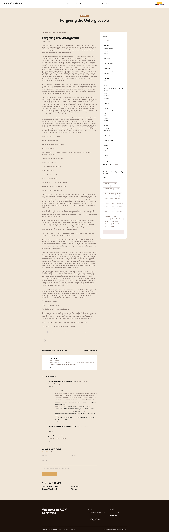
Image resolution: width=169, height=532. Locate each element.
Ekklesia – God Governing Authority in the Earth (113, 172)
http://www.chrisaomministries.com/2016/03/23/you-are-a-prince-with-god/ (74, 408)
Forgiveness (86, 331)
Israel (105, 101)
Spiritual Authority (108, 143)
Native (105, 115)
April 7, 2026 (115, 164)
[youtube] (50, 367)
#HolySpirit (56, 331)
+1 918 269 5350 (113, 515)
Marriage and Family (108, 110)
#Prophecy (112, 211)
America (106, 51)
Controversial (107, 68)
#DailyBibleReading (108, 188)
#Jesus (63, 331)
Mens (105, 113)
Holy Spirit (106, 98)
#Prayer (105, 211)
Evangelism (106, 78)
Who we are (107, 153)
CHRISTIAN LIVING (108, 61)
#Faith (113, 191)
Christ (114, 223)
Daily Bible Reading (108, 71)
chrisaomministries (60, 391)
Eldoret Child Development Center (112, 76)
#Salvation (119, 211)
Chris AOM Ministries (108, 529)
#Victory (115, 216)
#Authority (113, 181)
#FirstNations (120, 191)
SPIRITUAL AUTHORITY (110, 140)
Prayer (105, 123)
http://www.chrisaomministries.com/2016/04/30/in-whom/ (69, 412)
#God (50, 331)
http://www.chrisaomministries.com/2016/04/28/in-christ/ (69, 410)
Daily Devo (106, 73)
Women (106, 155)
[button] (44, 340)
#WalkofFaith (106, 221)
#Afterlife (106, 181)
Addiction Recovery (108, 48)
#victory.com (106, 218)
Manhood (106, 108)
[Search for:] (113, 40)
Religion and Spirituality (109, 226)
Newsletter (106, 118)
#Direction (117, 188)
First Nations (107, 86)
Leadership (45, 486)
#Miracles (106, 206)
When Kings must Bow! (109, 167)
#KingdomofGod (112, 201)
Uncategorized (84, 15)
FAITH (105, 81)
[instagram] (99, 519)
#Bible (44, 331)
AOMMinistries (107, 223)
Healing (105, 93)
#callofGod (106, 183)
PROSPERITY (107, 130)
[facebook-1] (89, 519)
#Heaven (106, 198)
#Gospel (119, 193)
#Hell (111, 198)
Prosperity (106, 128)
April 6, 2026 (115, 170)
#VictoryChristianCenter (117, 218)
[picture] (53, 367)
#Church (113, 186)
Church (105, 66)
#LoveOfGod (120, 203)
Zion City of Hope (108, 158)
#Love (113, 203)
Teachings (106, 145)
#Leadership (106, 203)
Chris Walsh (53, 358)
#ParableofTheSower (116, 208)
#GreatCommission (108, 196)
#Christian (113, 183)
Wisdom (74, 489)
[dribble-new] (95, 519)
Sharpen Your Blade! (49, 489)
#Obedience (106, 208)
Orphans (106, 120)
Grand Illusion (107, 91)
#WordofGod (115, 221)
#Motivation (119, 206)
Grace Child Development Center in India (113, 88)
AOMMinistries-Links (109, 56)
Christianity (78, 331)
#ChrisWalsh (106, 186)
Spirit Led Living (107, 135)
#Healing (116, 196)
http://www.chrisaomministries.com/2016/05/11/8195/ (76, 406)
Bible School (107, 58)
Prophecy (106, 125)
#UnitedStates (107, 216)
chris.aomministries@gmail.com (116, 512)
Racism (105, 133)
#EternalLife (106, 191)
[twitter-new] (92, 519)
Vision (105, 150)
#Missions (112, 206)
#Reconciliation (70, 331)
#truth (105, 213)
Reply (50, 386)
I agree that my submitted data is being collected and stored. (57, 468)
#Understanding (113, 213)
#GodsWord (111, 193)
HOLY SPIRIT (107, 96)
